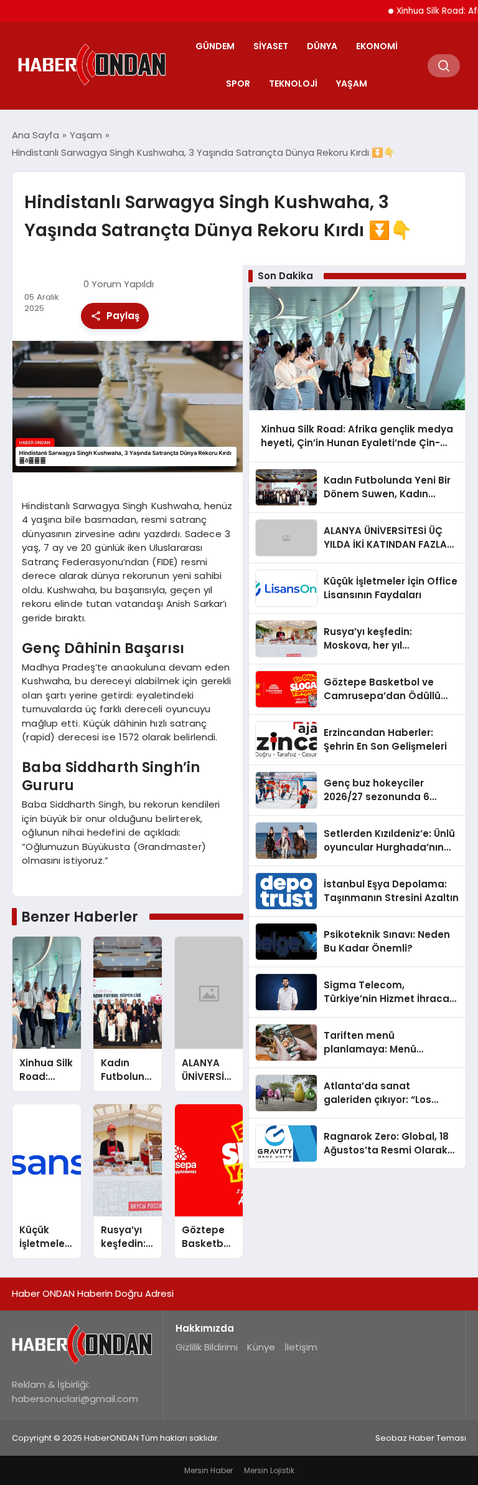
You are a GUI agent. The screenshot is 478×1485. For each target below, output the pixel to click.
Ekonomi (377, 46)
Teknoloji (293, 83)
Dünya (322, 46)
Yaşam (351, 83)
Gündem (215, 46)
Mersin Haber (208, 1470)
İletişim (300, 1347)
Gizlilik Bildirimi (207, 1347)
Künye (261, 1347)
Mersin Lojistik (269, 1470)
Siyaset (270, 46)
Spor (238, 83)
